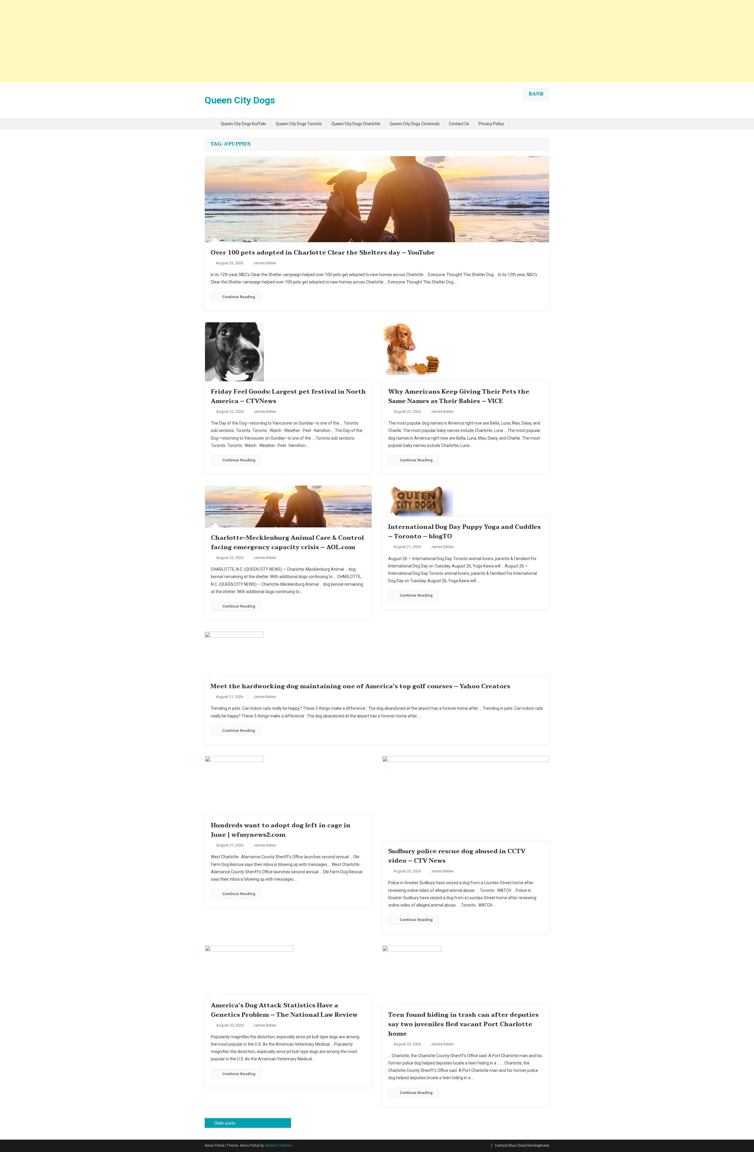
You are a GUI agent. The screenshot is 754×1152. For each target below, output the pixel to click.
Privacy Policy (491, 123)
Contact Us (459, 123)
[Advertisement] (176, 41)
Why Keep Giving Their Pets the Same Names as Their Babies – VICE (458, 396)
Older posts (224, 1123)
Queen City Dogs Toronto (299, 123)
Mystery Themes (278, 1145)
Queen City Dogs (240, 100)
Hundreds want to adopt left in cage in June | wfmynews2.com (280, 830)
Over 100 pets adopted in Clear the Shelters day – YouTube (323, 253)
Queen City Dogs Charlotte (355, 123)
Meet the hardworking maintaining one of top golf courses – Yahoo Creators (360, 686)
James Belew (264, 263)
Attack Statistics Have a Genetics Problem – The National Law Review (284, 1010)
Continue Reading (238, 297)
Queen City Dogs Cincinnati (414, 123)
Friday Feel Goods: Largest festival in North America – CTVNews (288, 396)
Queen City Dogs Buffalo (243, 123)
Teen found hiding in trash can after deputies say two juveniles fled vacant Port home (463, 1024)
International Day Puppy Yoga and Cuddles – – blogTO (464, 532)
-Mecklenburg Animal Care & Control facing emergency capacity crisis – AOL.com (287, 542)
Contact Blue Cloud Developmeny (522, 1145)
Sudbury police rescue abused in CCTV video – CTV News (456, 856)
